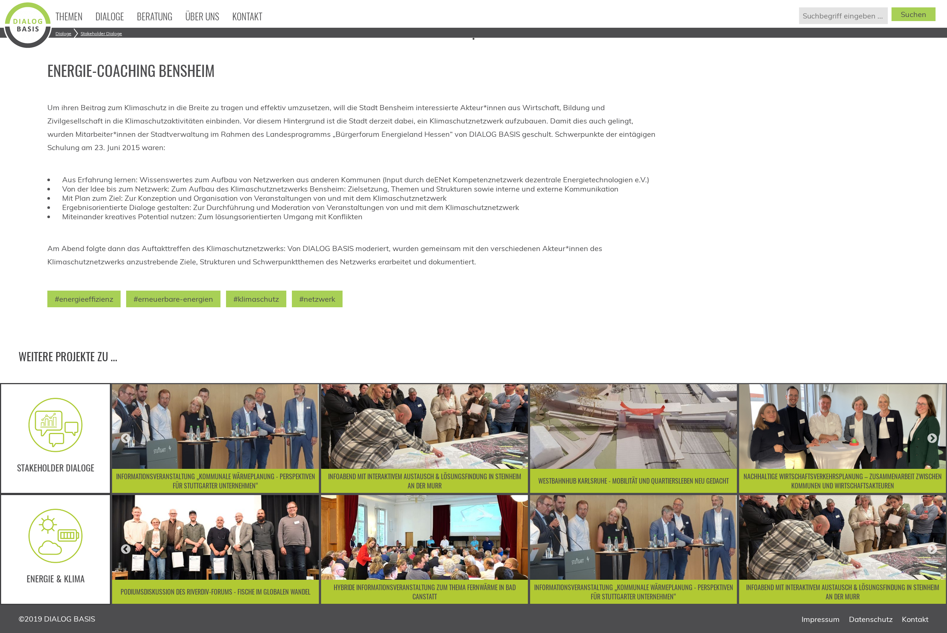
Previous (125, 438)
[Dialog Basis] (28, 46)
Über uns (202, 16)
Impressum (821, 619)
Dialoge (109, 16)
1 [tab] (473, 39)
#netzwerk (317, 299)
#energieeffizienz (84, 299)
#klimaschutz (256, 299)
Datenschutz (871, 619)
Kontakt (247, 16)
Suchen (913, 14)
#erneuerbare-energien (173, 299)
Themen (68, 16)
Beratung (154, 16)
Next (932, 438)
